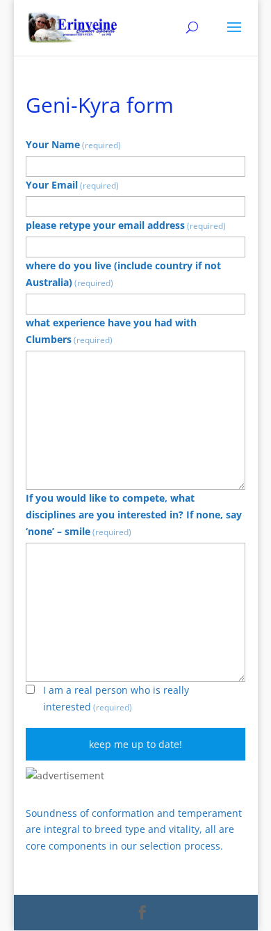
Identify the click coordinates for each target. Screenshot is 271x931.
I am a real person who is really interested (116, 698)
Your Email (72, 184)
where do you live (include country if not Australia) (123, 274)
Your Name (73, 144)
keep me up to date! (135, 744)
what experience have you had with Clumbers (111, 331)
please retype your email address (126, 225)
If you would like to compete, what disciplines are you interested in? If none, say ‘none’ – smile (134, 514)
